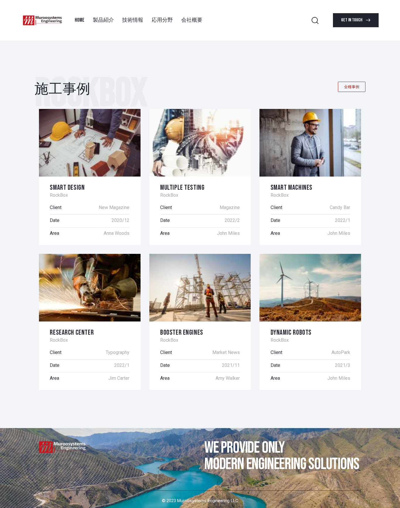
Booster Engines (181, 332)
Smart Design (67, 187)
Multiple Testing (182, 187)
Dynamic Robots (291, 332)
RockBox (59, 195)
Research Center (72, 332)
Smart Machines (291, 187)
